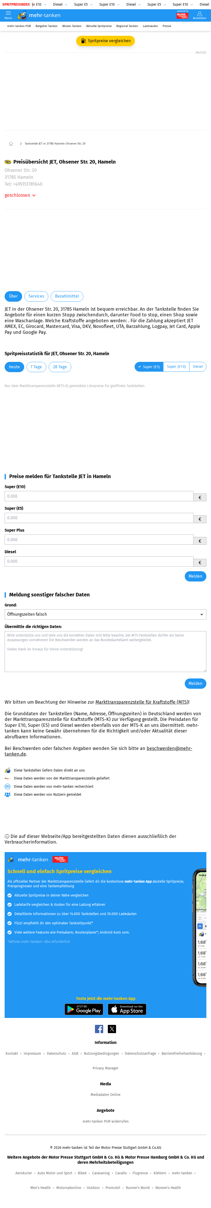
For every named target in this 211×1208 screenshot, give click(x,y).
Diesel (10, 551)
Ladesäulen (150, 26)
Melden (195, 576)
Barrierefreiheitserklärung (182, 1053)
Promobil (113, 1188)
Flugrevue (140, 1173)
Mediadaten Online (105, 1095)
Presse (167, 26)
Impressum (32, 1053)
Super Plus (14, 530)
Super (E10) (15, 486)
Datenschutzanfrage (140, 1053)
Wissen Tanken (72, 26)
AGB (75, 1053)
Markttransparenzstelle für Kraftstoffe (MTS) (141, 702)
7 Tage (36, 366)
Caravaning (101, 1173)
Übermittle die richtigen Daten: (33, 626)
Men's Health (40, 1188)
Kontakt (12, 1053)
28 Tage (60, 366)
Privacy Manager (105, 1068)
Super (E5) (14, 508)
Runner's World (138, 1188)
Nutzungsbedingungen (101, 1053)
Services (36, 296)
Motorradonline (68, 1188)
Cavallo (121, 1173)
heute (14, 366)
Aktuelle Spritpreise (99, 26)
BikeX (82, 1173)
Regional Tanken (127, 26)
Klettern (160, 1173)
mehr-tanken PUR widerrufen (106, 1121)
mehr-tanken (182, 1173)
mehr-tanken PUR (19, 26)
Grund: (11, 605)
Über (13, 296)
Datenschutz (56, 1053)
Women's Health (168, 1188)
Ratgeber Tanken (47, 26)
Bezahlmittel (67, 296)
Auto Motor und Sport (55, 1173)
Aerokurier (23, 1173)
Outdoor (93, 1188)
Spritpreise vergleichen (109, 40)
